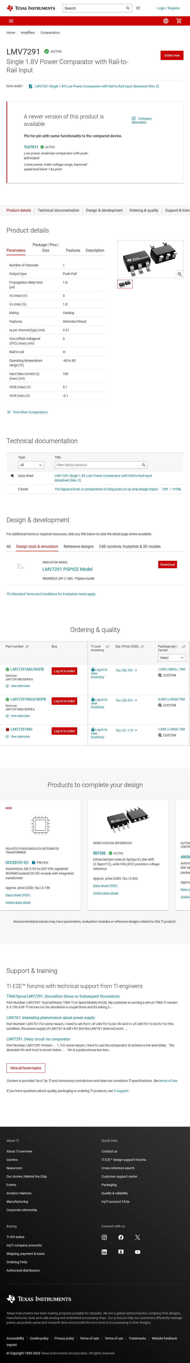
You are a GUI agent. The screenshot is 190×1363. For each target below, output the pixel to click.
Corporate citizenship (21, 1210)
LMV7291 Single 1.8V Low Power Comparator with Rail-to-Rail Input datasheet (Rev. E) (97, 86)
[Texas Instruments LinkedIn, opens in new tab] (104, 1254)
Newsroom (14, 1168)
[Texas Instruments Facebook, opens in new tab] (121, 1239)
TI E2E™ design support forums (123, 1160)
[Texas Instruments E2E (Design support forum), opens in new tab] (121, 1254)
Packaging (109, 1185)
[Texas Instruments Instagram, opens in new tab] (104, 1239)
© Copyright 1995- (23, 1353)
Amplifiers (28, 32)
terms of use (168, 1080)
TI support (121, 1091)
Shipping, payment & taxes (25, 1254)
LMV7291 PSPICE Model (67, 569)
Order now (172, 55)
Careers (12, 1160)
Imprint (11, 1345)
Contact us (109, 1151)
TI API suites (15, 1237)
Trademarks (137, 1338)
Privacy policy (64, 1338)
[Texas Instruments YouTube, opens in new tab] (137, 1254)
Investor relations (19, 1193)
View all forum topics (25, 1068)
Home (10, 32)
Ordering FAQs (16, 1262)
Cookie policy (39, 1338)
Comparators (50, 32)
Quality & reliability (114, 1193)
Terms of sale (89, 1338)
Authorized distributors (23, 1270)
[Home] (30, 8)
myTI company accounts (24, 1245)
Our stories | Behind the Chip (26, 1176)
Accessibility (15, 1338)
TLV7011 (31, 147)
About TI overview (19, 1151)
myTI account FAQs (115, 1201)
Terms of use (114, 1338)
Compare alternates (142, 120)
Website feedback (164, 1338)
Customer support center (119, 1176)
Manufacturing (17, 1201)
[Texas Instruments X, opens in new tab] (137, 1239)
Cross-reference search (118, 1168)
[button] (11, 21)
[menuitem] (165, 21)
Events (11, 1185)
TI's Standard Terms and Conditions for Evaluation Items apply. (51, 594)
